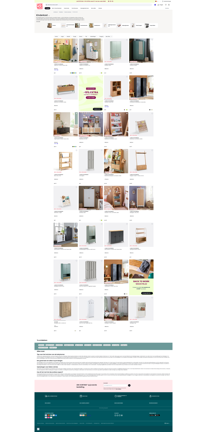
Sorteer (56, 36)
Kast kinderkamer (59, 345)
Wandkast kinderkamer (97, 345)
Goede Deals (66, 8)
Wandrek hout (41, 345)
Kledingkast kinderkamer (69, 345)
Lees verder (38, 21)
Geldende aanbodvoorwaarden (49, 423)
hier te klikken (118, 389)
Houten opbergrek (115, 345)
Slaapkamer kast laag (50, 345)
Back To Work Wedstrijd (56, 8)
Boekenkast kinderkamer (43, 347)
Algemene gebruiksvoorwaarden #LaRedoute (107, 423)
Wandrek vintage (88, 345)
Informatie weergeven (103, 407)
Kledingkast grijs (124, 345)
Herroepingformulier (97, 423)
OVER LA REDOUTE (48, 403)
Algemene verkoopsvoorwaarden (60, 423)
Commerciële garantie (89, 423)
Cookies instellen (82, 423)
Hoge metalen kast (79, 345)
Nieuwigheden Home (85, 8)
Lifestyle (100, 8)
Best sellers (93, 8)
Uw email (105, 383)
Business (167, 8)
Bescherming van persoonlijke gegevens (72, 423)
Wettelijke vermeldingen (40, 423)
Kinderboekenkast (107, 345)
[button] (169, 4)
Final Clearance (75, 8)
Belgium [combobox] (167, 423)
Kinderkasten (75, 11)
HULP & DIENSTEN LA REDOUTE (84, 403)
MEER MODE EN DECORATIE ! (153, 403)
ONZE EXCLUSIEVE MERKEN (118, 403)
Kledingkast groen (53, 347)
